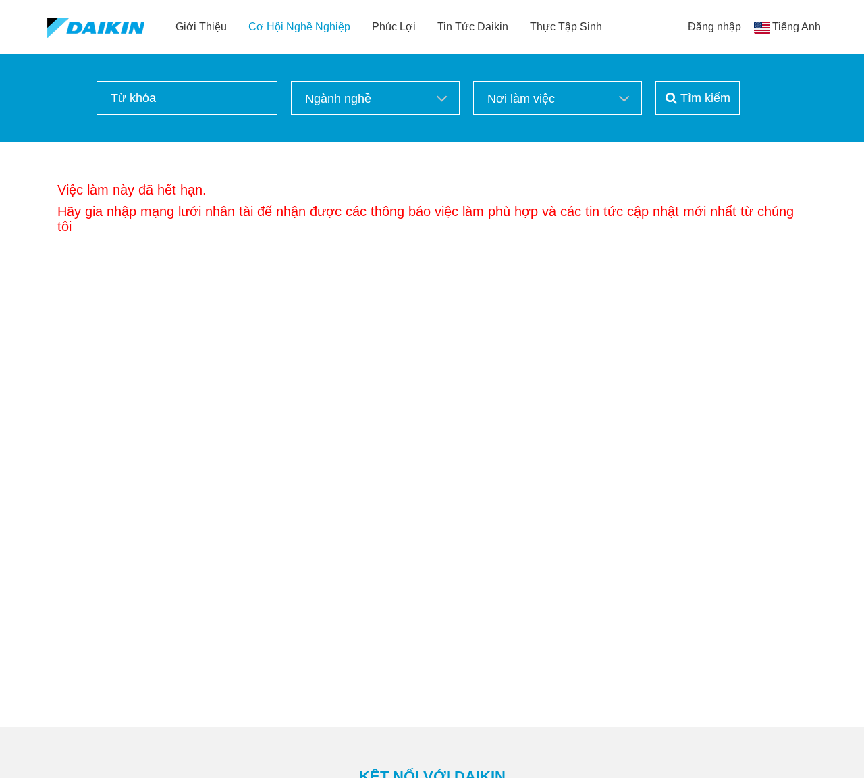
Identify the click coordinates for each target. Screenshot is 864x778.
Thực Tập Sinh (566, 26)
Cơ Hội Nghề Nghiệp (299, 26)
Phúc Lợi (394, 26)
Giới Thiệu (201, 26)
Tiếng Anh (796, 26)
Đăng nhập (714, 26)
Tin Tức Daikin (472, 26)
